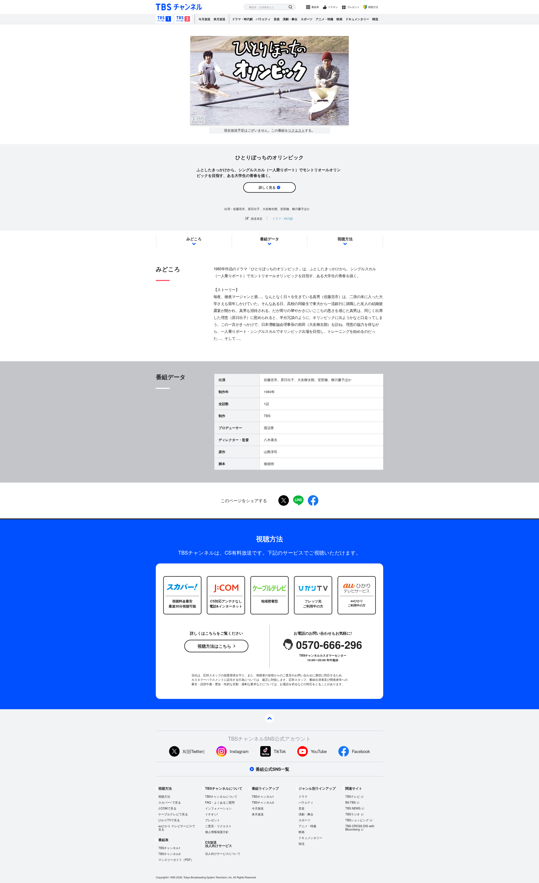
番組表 (315, 7)
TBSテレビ (352, 796)
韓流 (375, 19)
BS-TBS (350, 802)
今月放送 (204, 19)
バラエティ (263, 19)
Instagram (239, 751)
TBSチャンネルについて (221, 796)
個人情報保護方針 (217, 832)
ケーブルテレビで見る (173, 814)
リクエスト (296, 130)
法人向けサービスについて (222, 853)
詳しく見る (267, 187)
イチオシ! (211, 814)
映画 (339, 19)
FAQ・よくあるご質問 (220, 802)
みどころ (193, 239)
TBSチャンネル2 (183, 19)
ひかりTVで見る (169, 820)
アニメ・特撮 (324, 19)
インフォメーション (218, 808)
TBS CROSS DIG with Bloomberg (359, 827)
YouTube (319, 751)
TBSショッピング (357, 820)
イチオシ (333, 7)
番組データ (269, 239)
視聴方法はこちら (214, 646)
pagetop (269, 718)
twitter (283, 500)
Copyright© (162, 877)
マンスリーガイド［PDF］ (176, 860)
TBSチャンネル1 (164, 19)
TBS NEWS (352, 808)
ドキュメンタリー (357, 19)
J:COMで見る (167, 808)
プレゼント (353, 7)
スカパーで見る (169, 802)
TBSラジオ (352, 814)
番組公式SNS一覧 (272, 769)
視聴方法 (373, 7)
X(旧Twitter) (194, 751)
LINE (298, 500)
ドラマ (303, 796)
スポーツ (306, 19)
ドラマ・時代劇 (242, 19)
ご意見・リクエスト (218, 826)
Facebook (361, 751)
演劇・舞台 (290, 19)
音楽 (277, 19)
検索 (290, 7)
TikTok (280, 751)
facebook (313, 500)
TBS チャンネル (179, 7)
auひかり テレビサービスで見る (176, 827)
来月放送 (219, 19)
